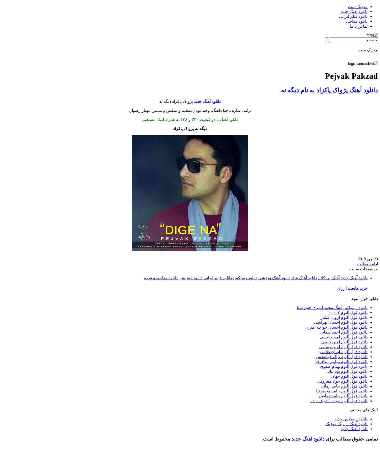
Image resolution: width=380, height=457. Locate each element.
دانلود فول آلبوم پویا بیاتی (346, 371)
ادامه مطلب (367, 264)
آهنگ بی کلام (329, 278)
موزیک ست (358, 6)
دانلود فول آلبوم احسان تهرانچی (341, 322)
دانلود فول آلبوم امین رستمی (343, 347)
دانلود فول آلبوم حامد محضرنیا (342, 391)
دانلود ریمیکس (245, 278)
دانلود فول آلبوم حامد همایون (343, 396)
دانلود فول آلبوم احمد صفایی (344, 332)
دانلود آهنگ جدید (354, 11)
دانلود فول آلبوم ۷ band (348, 312)
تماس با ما (359, 26)
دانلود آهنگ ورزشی (274, 278)
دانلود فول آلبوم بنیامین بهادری (342, 361)
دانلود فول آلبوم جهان (349, 376)
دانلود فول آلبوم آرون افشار (344, 317)
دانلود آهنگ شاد (304, 278)
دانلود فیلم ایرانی (353, 16)
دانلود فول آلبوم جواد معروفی (342, 381)
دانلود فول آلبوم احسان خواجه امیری (336, 327)
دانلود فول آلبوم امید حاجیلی (344, 337)
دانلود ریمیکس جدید (351, 419)
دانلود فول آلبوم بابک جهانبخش (342, 356)
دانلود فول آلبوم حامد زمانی (344, 386)
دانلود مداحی (357, 21)
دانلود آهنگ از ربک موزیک (346, 424)
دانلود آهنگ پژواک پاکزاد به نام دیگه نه (329, 90)
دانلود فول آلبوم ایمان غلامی (344, 352)
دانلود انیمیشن (190, 278)
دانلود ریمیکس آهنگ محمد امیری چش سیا (332, 307)
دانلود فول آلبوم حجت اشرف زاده (339, 401)
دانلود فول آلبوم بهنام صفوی (344, 366)
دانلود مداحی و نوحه (161, 278)
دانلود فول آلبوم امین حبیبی (344, 342)
